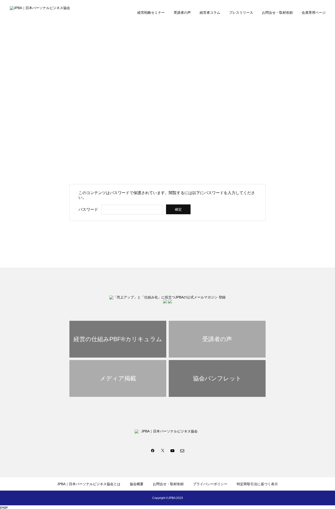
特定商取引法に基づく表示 (257, 484)
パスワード (88, 209)
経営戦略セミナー (151, 12)
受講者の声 (182, 12)
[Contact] (182, 450)
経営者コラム (210, 12)
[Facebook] (152, 450)
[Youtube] (172, 450)
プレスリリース (241, 12)
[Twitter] (162, 450)
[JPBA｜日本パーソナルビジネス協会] (43, 12)
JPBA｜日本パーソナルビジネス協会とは (88, 484)
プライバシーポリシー (210, 484)
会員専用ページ (314, 12)
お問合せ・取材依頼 (277, 12)
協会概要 (136, 484)
